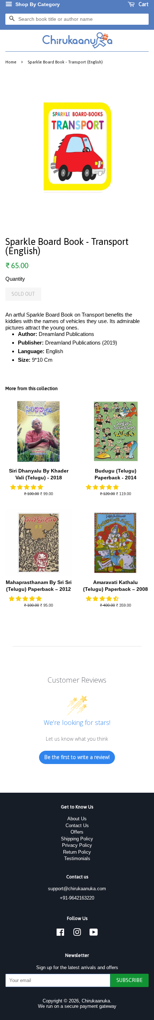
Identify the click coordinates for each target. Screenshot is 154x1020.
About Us (77, 818)
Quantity (15, 279)
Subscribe (129, 980)
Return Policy (77, 852)
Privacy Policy (77, 845)
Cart (143, 4)
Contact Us (77, 825)
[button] (27, 487)
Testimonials (77, 858)
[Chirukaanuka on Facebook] (60, 933)
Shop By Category (37, 4)
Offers (77, 832)
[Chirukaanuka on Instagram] (77, 933)
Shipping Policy (77, 838)
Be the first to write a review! (77, 757)
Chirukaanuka (96, 1001)
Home (10, 62)
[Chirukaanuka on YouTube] (94, 933)
